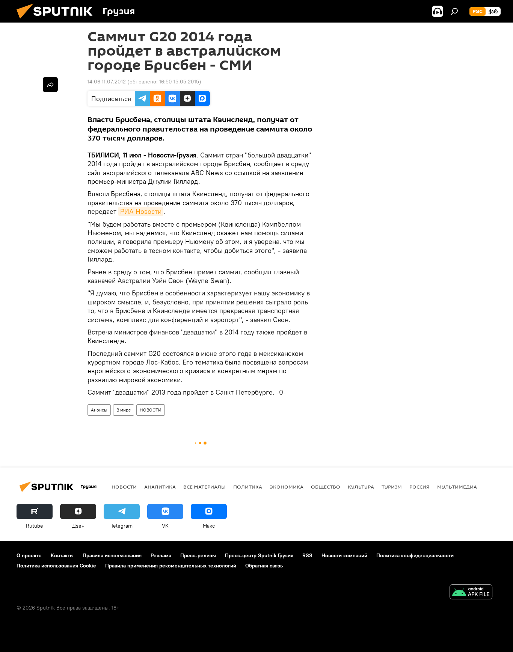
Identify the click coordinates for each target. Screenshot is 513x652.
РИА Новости (140, 211)
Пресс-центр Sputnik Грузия (259, 555)
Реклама (161, 555)
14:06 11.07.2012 (107, 81)
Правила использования (112, 555)
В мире (123, 410)
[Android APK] (470, 592)
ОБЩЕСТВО (325, 486)
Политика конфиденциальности (415, 555)
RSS (307, 555)
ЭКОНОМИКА (286, 486)
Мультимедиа (457, 486)
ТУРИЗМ (392, 486)
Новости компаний (344, 555)
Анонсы (99, 410)
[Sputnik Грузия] (57, 20)
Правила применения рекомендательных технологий (170, 565)
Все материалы (204, 486)
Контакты (62, 555)
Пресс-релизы (198, 555)
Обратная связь (264, 565)
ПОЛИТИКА (247, 486)
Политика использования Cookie (56, 565)
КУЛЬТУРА (361, 486)
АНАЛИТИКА (160, 486)
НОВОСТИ (150, 410)
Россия (419, 486)
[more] (50, 84)
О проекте (29, 555)
